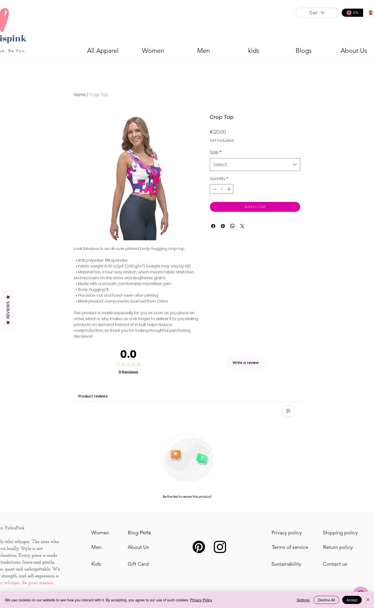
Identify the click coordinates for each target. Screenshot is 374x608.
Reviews (8, 310)
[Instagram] (220, 547)
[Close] (368, 600)
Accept (352, 599)
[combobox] (255, 164)
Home (80, 95)
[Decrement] (214, 189)
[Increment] (229, 189)
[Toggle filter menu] (288, 411)
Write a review (246, 362)
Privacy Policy (201, 599)
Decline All (326, 599)
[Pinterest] (199, 547)
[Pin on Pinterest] (223, 226)
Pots (139, 532)
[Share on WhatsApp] (232, 226)
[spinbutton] (222, 189)
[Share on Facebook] (213, 226)
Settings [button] (303, 599)
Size (215, 152)
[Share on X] (242, 226)
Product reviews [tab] (93, 396)
